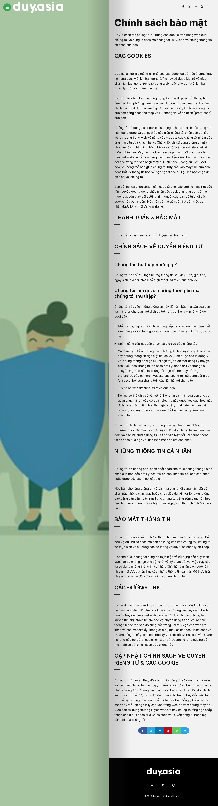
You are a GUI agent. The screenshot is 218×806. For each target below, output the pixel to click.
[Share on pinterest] (168, 730)
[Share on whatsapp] (176, 730)
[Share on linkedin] (159, 730)
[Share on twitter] (151, 730)
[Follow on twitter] (189, 7)
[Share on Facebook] (142, 730)
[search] (202, 7)
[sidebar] (208, 7)
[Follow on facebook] (183, 7)
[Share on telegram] (185, 730)
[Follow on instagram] (196, 7)
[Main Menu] (7, 7)
